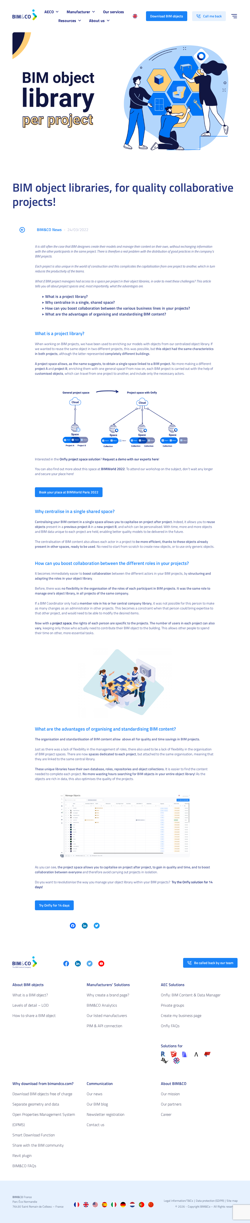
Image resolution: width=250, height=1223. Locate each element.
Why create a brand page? (108, 995)
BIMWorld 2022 (113, 468)
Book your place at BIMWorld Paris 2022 (68, 492)
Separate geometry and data (35, 1104)
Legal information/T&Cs (178, 1200)
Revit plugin (22, 1155)
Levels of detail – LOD (30, 1005)
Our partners (171, 1104)
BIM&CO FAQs (24, 1166)
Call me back (212, 16)
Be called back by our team (213, 962)
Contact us (95, 1125)
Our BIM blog (97, 1104)
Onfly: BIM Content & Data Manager (190, 995)
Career (166, 1114)
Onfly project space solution (80, 459)
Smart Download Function (33, 1135)
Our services (113, 12)
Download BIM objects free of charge (42, 1094)
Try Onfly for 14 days (54, 905)
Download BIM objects (166, 16)
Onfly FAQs (170, 1026)
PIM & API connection (104, 1026)
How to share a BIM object (34, 1015)
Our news (94, 1094)
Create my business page (181, 1015)
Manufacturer (78, 12)
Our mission (170, 1094)
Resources (67, 20)
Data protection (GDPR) (210, 1200)
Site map (232, 1200)
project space (62, 623)
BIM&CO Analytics (102, 1005)
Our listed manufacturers (107, 1015)
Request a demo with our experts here (130, 459)
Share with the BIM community (38, 1145)
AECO (49, 12)
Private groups (172, 1005)
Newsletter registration (106, 1114)
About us (97, 20)
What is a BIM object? (30, 995)
